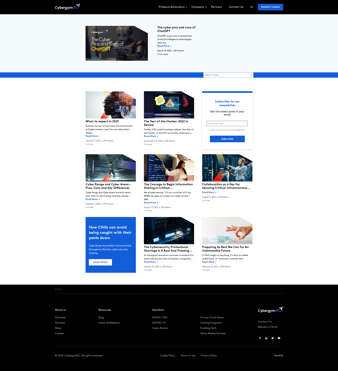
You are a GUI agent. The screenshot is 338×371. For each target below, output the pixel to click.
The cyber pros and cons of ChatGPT (176, 29)
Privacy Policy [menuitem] (209, 355)
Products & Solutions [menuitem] (172, 7)
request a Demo (270, 7)
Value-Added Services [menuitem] (213, 333)
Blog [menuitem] (101, 317)
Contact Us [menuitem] (236, 7)
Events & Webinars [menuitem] (109, 323)
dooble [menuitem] (278, 355)
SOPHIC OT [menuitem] (159, 323)
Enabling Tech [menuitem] (208, 328)
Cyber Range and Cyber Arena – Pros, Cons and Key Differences (108, 186)
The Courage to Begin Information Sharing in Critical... (168, 186)
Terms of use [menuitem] (187, 355)
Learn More (100, 262)
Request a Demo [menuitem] (267, 327)
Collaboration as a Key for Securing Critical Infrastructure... (226, 186)
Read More (163, 46)
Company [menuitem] (198, 7)
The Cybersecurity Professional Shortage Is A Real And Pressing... (168, 249)
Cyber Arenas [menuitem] (160, 328)
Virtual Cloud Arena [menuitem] (212, 317)
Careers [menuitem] (59, 333)
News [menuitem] (58, 328)
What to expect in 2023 (102, 121)
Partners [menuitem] (216, 7)
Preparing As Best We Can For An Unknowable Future (225, 249)
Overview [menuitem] (60, 317)
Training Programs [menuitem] (211, 323)
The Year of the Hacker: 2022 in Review (166, 123)
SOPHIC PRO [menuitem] (160, 317)
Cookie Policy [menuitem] (167, 355)
